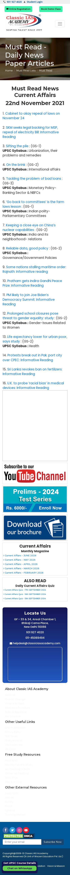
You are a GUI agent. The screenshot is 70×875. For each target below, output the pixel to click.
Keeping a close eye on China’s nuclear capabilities (29, 227)
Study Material (13, 740)
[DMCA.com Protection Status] (19, 835)
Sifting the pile (17, 146)
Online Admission (15, 727)
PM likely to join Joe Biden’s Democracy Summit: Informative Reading (29, 300)
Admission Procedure (17, 707)
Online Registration (19, 9)
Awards (9, 797)
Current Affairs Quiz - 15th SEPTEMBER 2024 (25, 598)
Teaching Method (15, 814)
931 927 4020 (14, 2)
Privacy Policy (13, 731)
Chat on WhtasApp (19, 868)
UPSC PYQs (11, 777)
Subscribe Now (53, 841)
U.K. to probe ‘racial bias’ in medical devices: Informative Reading (33, 385)
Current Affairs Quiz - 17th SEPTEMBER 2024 (25, 590)
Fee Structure (13, 716)
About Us (10, 694)
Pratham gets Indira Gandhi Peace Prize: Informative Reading (32, 283)
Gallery (9, 801)
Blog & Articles (13, 782)
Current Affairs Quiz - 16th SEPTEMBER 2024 (25, 594)
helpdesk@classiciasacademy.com (36, 643)
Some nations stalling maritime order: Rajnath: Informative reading (34, 269)
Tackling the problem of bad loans (33, 178)
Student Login (35, 2)
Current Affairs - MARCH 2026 (21, 568)
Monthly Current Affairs (19, 764)
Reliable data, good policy (27, 248)
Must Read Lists (26, 70)
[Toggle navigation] (60, 23)
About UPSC (12, 793)
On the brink (15, 164)
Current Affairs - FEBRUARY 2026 (23, 572)
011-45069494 (35, 638)
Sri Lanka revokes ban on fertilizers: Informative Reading (32, 371)
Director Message (15, 699)
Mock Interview (14, 744)
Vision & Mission (14, 703)
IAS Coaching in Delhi (17, 769)
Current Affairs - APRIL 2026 (21, 564)
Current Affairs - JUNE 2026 (20, 555)
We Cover (10, 749)
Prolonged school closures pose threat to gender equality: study (30, 315)
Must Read (11, 760)
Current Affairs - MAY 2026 (20, 559)
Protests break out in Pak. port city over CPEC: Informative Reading (32, 357)
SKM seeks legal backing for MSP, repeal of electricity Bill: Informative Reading (31, 132)
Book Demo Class (51, 9)
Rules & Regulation (16, 712)
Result (8, 806)
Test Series (11, 736)
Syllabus (10, 810)
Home (9, 70)
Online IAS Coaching (17, 773)
